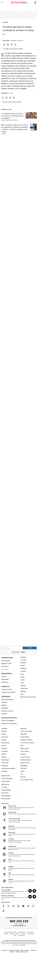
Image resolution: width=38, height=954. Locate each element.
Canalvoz (17, 933)
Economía (4, 737)
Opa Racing (5, 784)
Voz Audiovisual (30, 932)
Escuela (23, 777)
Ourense (23, 685)
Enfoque (23, 754)
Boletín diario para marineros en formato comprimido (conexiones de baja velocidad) (19, 840)
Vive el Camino (25, 757)
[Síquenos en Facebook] (3, 906)
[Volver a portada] (19, 2)
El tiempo (4, 771)
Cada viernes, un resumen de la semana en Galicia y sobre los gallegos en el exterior (21, 848)
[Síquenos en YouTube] (23, 906)
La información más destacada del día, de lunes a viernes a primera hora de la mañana (21, 807)
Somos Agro (5, 760)
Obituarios (4, 765)
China (11, 93)
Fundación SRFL (21, 932)
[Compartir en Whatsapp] (4, 44)
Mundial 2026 (5, 775)
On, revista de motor (26, 779)
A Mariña (23, 662)
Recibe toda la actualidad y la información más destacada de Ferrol (21, 860)
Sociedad (4, 751)
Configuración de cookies (22, 951)
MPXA (15, 935)
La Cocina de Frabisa (27, 742)
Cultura (3, 754)
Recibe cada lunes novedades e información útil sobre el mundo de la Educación (22, 827)
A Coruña (23, 660)
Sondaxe (12, 933)
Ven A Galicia (24, 751)
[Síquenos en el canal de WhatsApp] (33, 906)
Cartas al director (6, 689)
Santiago (23, 691)
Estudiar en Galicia (26, 740)
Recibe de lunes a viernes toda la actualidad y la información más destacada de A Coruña (21, 854)
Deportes (4, 748)
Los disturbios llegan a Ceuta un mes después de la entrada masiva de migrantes (12, 115)
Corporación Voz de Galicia (10, 932)
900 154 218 (19, 921)
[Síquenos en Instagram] (13, 906)
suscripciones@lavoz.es (19, 925)
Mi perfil (3, 676)
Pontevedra (24, 688)
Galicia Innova (24, 762)
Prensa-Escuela (30, 933)
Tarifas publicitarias (7, 699)
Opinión (3, 745)
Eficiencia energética (7, 720)
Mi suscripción (5, 660)
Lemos (22, 680)
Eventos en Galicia (7, 711)
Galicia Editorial (21, 935)
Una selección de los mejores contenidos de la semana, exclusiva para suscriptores (20, 820)
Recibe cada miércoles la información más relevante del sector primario (21, 834)
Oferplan (4, 705)
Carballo (23, 671)
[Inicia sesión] (35, 2)
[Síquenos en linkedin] (18, 906)
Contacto (4, 714)
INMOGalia (4, 708)
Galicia (3, 734)
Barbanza (23, 668)
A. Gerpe (3, 133)
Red (21, 745)
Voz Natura (23, 933)
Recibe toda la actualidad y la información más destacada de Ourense (21, 881)
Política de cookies (24, 950)
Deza (22, 674)
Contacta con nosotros (8, 692)
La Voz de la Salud (26, 731)
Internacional (5, 742)
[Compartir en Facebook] (11, 44)
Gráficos (4, 757)
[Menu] (2, 2)
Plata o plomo (24, 748)
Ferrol (22, 677)
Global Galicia (24, 737)
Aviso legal (4, 950)
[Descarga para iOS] (30, 891)
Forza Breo (4, 793)
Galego (23, 652)
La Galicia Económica (8, 768)
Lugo (22, 682)
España (3, 740)
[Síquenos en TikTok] (28, 906)
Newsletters (5, 679)
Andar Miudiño (6, 790)
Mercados (23, 768)
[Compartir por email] (7, 44)
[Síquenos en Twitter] (8, 906)
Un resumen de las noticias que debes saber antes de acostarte (22, 813)
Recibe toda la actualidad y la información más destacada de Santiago (21, 868)
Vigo (21, 694)
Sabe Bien (23, 734)
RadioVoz (6, 933)
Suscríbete (5, 669)
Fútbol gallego (5, 795)
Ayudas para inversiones (9, 723)
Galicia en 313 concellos (28, 697)
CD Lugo (4, 787)
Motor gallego (5, 798)
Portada (3, 731)
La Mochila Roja (25, 760)
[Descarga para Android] (34, 891)
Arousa (22, 665)
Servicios (4, 702)
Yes (21, 774)
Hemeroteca (5, 666)
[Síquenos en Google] (3, 911)
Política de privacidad (14, 950)
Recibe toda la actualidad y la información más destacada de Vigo (21, 874)
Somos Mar (5, 762)
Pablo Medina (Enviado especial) (9, 120)
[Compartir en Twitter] (15, 44)
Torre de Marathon (7, 778)
